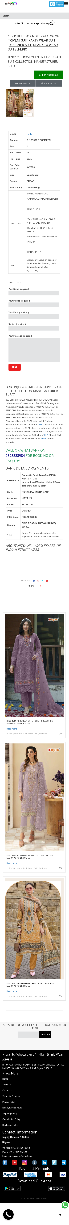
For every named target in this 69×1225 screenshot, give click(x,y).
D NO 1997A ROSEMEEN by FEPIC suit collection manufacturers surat (30, 984)
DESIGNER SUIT (20, 45)
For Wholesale (49, 74)
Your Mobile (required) (19, 300)
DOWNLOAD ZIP (23, 83)
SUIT (24, 40)
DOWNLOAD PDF (50, 83)
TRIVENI (14, 40)
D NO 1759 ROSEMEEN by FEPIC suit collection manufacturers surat (30, 722)
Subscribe (45, 1034)
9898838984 (15, 456)
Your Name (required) (18, 289)
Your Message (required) (20, 335)
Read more (12, 728)
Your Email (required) (18, 312)
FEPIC (22, 49)
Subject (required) (17, 324)
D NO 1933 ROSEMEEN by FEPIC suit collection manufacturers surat (30, 856)
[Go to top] (60, 1215)
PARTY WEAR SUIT (42, 40)
